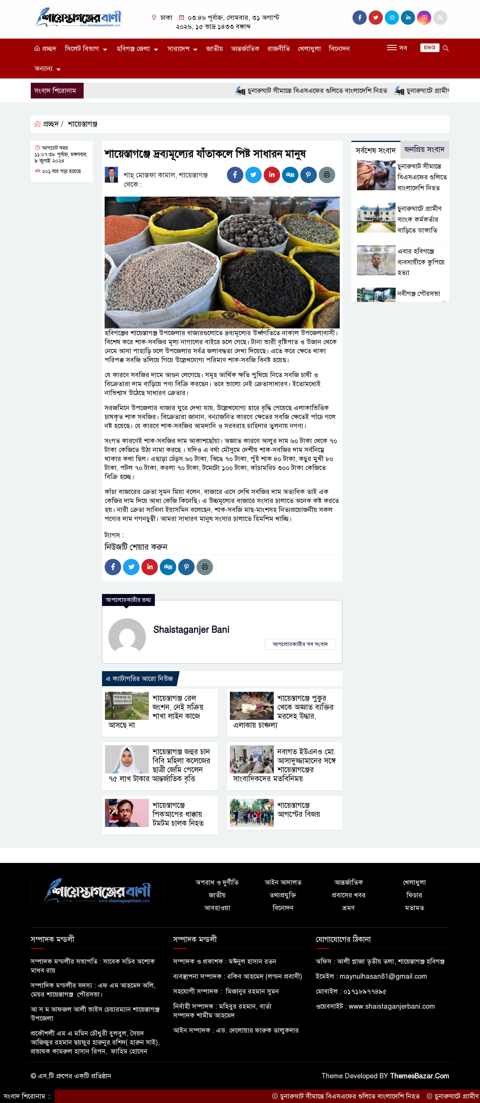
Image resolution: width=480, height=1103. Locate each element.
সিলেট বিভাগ (82, 49)
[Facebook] (235, 175)
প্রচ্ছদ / (52, 124)
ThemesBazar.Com (419, 1076)
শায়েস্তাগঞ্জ (83, 124)
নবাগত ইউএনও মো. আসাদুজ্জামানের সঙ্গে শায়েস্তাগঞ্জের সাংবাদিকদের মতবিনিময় (284, 765)
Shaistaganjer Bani (191, 629)
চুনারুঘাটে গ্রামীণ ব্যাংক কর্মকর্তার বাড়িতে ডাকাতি (420, 219)
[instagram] (392, 17)
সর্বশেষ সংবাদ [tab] (376, 150)
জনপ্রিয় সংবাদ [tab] (425, 149)
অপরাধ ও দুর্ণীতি (217, 882)
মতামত (414, 908)
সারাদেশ (178, 49)
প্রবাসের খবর (349, 895)
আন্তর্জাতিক (245, 49)
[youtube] (424, 17)
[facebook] (359, 17)
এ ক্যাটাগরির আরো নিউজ (139, 679)
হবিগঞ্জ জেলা (133, 49)
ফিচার (414, 895)
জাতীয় (214, 49)
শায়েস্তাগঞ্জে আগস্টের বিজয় (299, 810)
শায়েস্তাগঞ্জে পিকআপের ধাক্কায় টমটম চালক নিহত (178, 814)
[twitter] (376, 17)
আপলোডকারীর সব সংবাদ (300, 644)
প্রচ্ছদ (48, 49)
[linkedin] (408, 17)
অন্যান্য (43, 68)
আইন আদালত (283, 882)
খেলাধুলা (309, 49)
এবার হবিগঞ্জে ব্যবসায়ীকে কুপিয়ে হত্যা (421, 262)
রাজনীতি (278, 49)
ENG (430, 48)
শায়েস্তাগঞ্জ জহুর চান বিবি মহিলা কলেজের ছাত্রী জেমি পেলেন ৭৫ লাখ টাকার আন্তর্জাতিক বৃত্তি (159, 765)
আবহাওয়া (217, 908)
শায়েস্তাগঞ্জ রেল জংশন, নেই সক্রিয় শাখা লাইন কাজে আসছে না (156, 712)
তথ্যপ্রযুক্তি (283, 895)
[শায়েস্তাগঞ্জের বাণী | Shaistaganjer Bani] (80, 16)
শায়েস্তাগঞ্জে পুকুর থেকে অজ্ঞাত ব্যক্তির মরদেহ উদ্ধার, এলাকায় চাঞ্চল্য (283, 712)
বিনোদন (339, 49)
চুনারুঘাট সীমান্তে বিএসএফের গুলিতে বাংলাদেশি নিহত (291, 91)
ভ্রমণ (348, 908)
